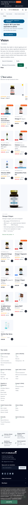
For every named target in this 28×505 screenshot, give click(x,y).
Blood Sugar (3, 392)
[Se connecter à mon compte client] (22, 10)
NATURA (14, 10)
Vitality (17, 390)
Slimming (3, 398)
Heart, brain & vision (20, 14)
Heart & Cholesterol (7, 61)
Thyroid (2, 400)
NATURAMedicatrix (5, 116)
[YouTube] (10, 473)
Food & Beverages (5, 353)
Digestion (3, 396)
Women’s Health (4, 412)
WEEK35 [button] (18, 2)
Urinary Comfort (4, 410)
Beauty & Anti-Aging (6, 369)
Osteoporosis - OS (20, 361)
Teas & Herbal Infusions (6, 363)
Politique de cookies (6, 498)
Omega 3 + (20, 119)
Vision (20, 65)
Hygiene (2, 376)
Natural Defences (5, 420)
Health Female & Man (6, 405)
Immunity (3, 417)
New (16, 275)
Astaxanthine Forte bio (20, 174)
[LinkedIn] (13, 473)
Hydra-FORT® (19, 306)
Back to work (7, 113)
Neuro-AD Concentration (5, 120)
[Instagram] (5, 473)
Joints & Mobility (20, 353)
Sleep (17, 408)
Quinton (2, 332)
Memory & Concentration (8, 65)
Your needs (9, 14)
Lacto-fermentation (5, 361)
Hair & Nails (3, 374)
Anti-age (2, 372)
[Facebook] (2, 473)
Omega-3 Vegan (20, 280)
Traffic (17, 61)
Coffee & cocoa (4, 356)
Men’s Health (4, 408)
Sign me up (22, 467)
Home (2, 14)
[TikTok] (8, 473)
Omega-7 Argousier (21, 254)
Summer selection (22, 167)
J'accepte (9, 502)
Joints (17, 356)
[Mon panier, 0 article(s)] (25, 10)
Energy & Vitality (20, 383)
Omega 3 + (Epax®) (5, 98)
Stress (17, 410)
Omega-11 (7, 281)
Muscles (17, 359)
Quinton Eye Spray (6, 334)
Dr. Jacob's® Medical (5, 142)
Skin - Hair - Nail (4, 378)
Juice (2, 359)
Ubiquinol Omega (6, 255)
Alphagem (3, 304)
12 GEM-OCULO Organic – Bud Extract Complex (6, 308)
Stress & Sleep (19, 405)
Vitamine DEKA (5, 173)
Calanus (21, 146)
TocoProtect (6, 146)
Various (2, 365)
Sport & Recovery (20, 417)
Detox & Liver (4, 394)
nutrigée (16, 304)
